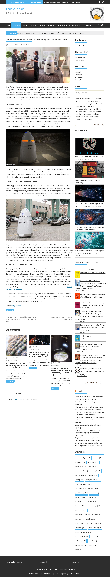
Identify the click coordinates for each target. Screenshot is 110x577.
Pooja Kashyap (12, 360)
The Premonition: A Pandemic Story (93, 273)
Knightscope (16, 306)
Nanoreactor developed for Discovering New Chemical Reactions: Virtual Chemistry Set (21, 319)
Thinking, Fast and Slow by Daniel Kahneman (60, 318)
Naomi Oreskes (80, 290)
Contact (88, 25)
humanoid (94, 497)
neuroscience (81, 510)
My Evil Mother (85, 336)
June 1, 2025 (34, 347)
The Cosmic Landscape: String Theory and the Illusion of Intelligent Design (91, 346)
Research (78, 75)
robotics (79, 519)
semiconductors (81, 523)
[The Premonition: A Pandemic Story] (77, 277)
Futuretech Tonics (38, 25)
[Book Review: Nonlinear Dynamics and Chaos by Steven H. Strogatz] (89, 146)
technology (80, 541)
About (81, 25)
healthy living (81, 497)
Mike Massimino (81, 321)
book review (81, 466)
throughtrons (90, 545)
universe (79, 550)
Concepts (78, 80)
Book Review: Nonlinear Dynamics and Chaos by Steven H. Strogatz (82, 2)
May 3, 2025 (56, 363)
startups (94, 536)
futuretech (80, 488)
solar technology (95, 528)
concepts (96, 471)
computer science (82, 471)
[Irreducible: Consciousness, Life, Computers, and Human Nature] (77, 307)
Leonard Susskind (81, 351)
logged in (18, 399)
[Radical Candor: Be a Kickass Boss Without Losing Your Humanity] (77, 299)
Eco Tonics (50, 25)
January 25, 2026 (13, 358)
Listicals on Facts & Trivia (84, 46)
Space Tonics (25, 25)
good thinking (81, 493)
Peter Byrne (80, 365)
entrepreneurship (93, 480)
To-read (90, 270)
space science (81, 536)
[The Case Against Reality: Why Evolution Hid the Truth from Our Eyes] (77, 373)
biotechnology (93, 462)
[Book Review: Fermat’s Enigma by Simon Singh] (89, 170)
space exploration (83, 532)
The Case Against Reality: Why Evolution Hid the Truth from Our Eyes (92, 371)
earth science (81, 475)
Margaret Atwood (86, 338)
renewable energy (82, 515)
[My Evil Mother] (77, 340)
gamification (93, 488)
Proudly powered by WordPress (41, 573)
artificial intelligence (83, 458)
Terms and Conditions (14, 562)
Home (8, 25)
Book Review (79, 60)
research (96, 515)
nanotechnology (93, 506)
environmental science (84, 484)
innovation (80, 502)
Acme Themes (76, 573)
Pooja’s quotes (82, 92)
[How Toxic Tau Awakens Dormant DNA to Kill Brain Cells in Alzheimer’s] (89, 217)
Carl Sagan (89, 119)
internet (92, 502)
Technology (79, 72)
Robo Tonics (15, 25)
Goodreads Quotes (98, 124)
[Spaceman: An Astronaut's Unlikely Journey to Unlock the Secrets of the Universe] (77, 329)
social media (96, 523)
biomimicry (80, 462)
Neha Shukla (26, 45)
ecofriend (93, 475)
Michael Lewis (85, 275)
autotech (97, 458)
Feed (79, 391)
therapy (79, 545)
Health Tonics (60, 25)
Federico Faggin (85, 307)
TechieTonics (15, 9)
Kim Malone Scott (86, 299)
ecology (79, 480)
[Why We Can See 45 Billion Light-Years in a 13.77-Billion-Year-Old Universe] (89, 193)
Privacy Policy (44, 562)
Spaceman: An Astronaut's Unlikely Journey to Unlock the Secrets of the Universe (92, 327)
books (92, 466)
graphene (94, 493)
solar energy (80, 528)
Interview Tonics (72, 25)
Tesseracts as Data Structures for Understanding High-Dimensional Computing (87, 432)
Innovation (78, 77)
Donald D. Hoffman (82, 376)
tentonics (92, 541)
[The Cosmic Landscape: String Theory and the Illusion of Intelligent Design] (77, 348)
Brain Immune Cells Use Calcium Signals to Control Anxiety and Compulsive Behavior (48, 2)
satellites (90, 519)
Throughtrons (80, 58)
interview (79, 506)
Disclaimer (75, 562)
